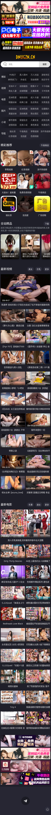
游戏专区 (45, 74)
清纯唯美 (23, 113)
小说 (3, 122)
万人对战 (35, 74)
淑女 (39, 504)
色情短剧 (35, 136)
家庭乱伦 (23, 120)
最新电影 (6, 504)
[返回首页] (47, 809)
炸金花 (23, 79)
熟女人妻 (13, 91)
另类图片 (45, 113)
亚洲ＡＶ (13, 86)
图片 (3, 110)
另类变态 (45, 102)
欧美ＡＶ (35, 86)
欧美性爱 (45, 97)
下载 (47, 223)
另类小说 (23, 124)
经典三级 (23, 102)
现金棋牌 (35, 79)
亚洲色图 (23, 108)
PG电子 (12, 74)
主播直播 (35, 91)
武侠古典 (45, 120)
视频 (3, 88)
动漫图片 (45, 108)
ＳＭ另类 (45, 91)
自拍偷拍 (23, 86)
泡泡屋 (23, 136)
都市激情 (13, 120)
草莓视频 (35, 131)
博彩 (3, 76)
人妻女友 (35, 120)
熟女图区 (35, 113)
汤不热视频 (45, 131)
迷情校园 (13, 124)
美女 (30, 269)
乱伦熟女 (35, 102)
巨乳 (39, 269)
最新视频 (6, 269)
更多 (47, 269)
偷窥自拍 (13, 108)
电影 (3, 99)
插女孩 (13, 131)
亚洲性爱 (13, 97)
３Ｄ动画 (45, 86)
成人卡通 (35, 97)
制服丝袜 (13, 102)
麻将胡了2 (12, 79)
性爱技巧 (45, 124)
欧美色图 (35, 108)
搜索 (45, 64)
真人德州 (23, 74)
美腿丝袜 (13, 113)
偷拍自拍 (23, 97)
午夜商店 (23, 131)
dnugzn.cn (25, 57)
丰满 (30, 504)
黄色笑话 (35, 124)
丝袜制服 (23, 91)
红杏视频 (13, 136)
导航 (3, 133)
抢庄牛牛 (45, 79)
